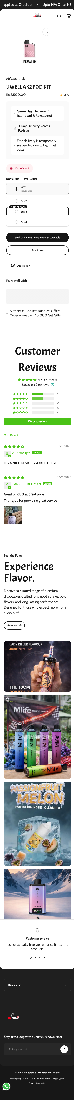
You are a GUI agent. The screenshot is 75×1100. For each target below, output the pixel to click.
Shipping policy (57, 1064)
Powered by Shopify (47, 1058)
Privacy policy (27, 1064)
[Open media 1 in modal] (46, 32)
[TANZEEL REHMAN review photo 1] (13, 513)
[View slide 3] (38, 944)
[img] (14, 444)
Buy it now (37, 250)
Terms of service (42, 1064)
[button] (19, 392)
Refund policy (14, 1064)
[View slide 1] (29, 944)
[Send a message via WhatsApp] (6, 1086)
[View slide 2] (34, 944)
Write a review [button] (36, 419)
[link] (14, 623)
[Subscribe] (61, 1035)
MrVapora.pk (15, 78)
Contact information (36, 1069)
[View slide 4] (43, 944)
